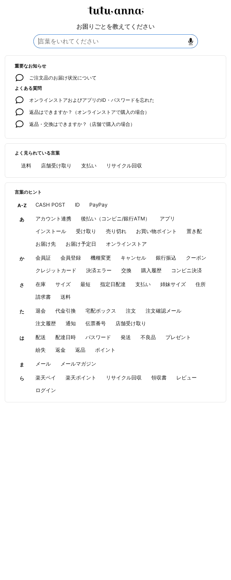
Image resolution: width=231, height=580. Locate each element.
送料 (26, 166)
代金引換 (65, 311)
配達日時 (65, 337)
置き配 (194, 231)
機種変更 (101, 258)
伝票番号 (95, 323)
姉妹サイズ (173, 284)
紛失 (40, 350)
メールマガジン (78, 364)
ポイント (105, 350)
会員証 (43, 258)
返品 (80, 350)
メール (43, 364)
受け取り (86, 231)
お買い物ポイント (156, 231)
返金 (60, 350)
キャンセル (133, 258)
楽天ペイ (45, 378)
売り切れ (116, 231)
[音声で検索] (191, 41)
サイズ (63, 284)
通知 (71, 323)
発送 (126, 337)
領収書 (159, 378)
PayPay (98, 205)
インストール (50, 231)
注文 (131, 311)
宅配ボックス (100, 311)
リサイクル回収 (124, 166)
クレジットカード (55, 270)
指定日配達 (113, 284)
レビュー (186, 378)
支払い (89, 166)
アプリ (167, 219)
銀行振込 (166, 258)
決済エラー (99, 270)
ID (77, 205)
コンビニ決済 (186, 270)
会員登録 (70, 258)
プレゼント (178, 337)
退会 (40, 311)
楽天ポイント (81, 378)
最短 (85, 284)
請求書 (43, 297)
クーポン (196, 258)
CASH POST (50, 205)
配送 (40, 337)
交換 (126, 270)
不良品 (148, 337)
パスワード (98, 337)
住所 (201, 284)
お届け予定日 (81, 244)
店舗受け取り (56, 166)
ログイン (45, 390)
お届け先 (45, 244)
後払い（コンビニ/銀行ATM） (115, 219)
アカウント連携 (53, 219)
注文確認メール (163, 311)
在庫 (40, 284)
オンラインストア (126, 244)
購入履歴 (151, 270)
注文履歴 (45, 323)
